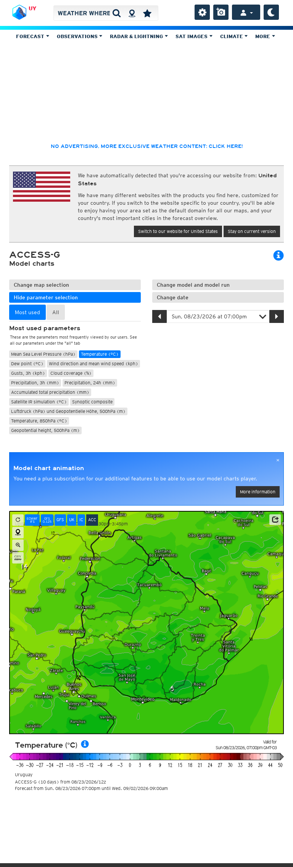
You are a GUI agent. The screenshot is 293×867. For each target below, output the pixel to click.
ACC (92, 519)
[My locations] (147, 13)
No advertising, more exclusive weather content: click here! (147, 146)
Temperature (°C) (100, 354)
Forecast (31, 36)
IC (81, 519)
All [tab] (55, 312)
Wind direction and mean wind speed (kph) (93, 363)
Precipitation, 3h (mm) (35, 382)
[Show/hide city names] (18, 558)
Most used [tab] (27, 312)
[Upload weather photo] (221, 12)
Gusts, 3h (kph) (28, 373)
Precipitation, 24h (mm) (89, 382)
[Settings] (202, 12)
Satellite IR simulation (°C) (39, 402)
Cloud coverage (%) (71, 373)
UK (71, 519)
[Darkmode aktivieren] (271, 12)
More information (257, 492)
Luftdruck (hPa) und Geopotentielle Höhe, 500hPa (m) (68, 411)
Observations (78, 36)
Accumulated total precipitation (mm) (50, 392)
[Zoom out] (18, 545)
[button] (275, 519)
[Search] (116, 13)
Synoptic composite (92, 402)
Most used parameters (44, 328)
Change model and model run (193, 285)
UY (32, 8)
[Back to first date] (18, 520)
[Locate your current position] (18, 532)
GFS (60, 519)
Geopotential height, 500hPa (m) (45, 430)
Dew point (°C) (27, 363)
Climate (232, 36)
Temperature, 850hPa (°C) (39, 421)
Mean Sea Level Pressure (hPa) (43, 354)
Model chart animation (48, 468)
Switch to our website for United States (178, 231)
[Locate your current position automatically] (131, 13)
